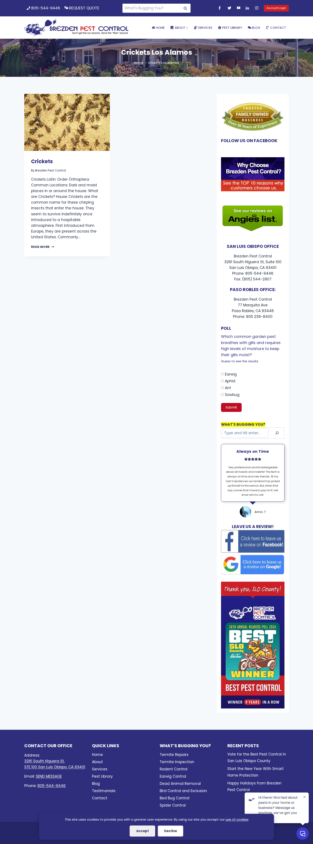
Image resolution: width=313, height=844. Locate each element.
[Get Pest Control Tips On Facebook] (221, 8)
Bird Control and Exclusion (183, 790)
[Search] (277, 433)
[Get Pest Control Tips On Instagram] (257, 8)
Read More (42, 247)
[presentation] (67, 122)
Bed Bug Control (174, 798)
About (97, 761)
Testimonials (103, 790)
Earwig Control (173, 776)
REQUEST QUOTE (84, 8)
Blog (256, 27)
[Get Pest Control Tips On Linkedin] (248, 8)
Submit (231, 407)
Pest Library (232, 27)
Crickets (42, 161)
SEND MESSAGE (49, 776)
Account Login (276, 8)
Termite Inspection (177, 761)
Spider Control (173, 805)
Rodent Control (173, 769)
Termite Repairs (174, 754)
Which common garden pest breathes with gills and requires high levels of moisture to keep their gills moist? (251, 348)
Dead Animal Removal (180, 783)
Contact (278, 27)
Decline (170, 831)
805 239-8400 (259, 316)
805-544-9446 (45, 8)
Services (205, 27)
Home (160, 27)
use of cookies (236, 819)
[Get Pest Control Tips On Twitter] (229, 8)
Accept (142, 831)
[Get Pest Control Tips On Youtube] (239, 8)
